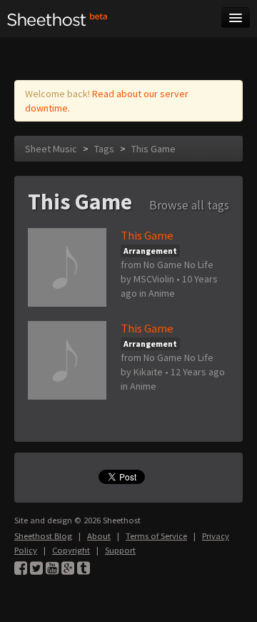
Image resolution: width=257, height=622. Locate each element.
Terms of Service (156, 535)
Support (120, 550)
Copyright (71, 550)
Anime (161, 293)
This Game (153, 148)
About (99, 535)
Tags (104, 148)
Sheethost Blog (43, 535)
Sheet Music (51, 148)
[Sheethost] (57, 19)
